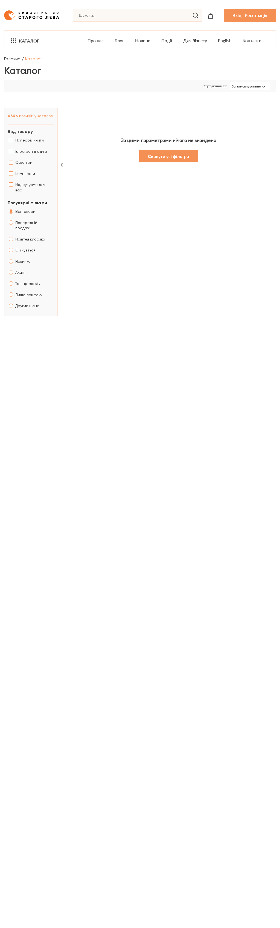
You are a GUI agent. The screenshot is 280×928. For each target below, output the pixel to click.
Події (166, 40)
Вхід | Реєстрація (249, 15)
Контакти (252, 40)
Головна (12, 58)
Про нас (96, 40)
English (225, 40)
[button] (250, 86)
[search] (195, 15)
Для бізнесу (195, 40)
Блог (119, 40)
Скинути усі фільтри (168, 156)
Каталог (29, 40)
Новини (142, 40)
